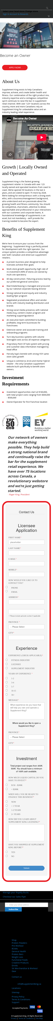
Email (14, 592)
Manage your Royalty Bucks (16, 892)
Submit (26, 868)
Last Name (14, 548)
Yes (13, 852)
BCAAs (15, 948)
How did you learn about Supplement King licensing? (23, 820)
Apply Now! (15, 67)
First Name (14, 538)
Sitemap (16, 992)
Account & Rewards (19, 14)
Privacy (14, 1018)
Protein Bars (17, 954)
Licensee (16, 664)
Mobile (12, 570)
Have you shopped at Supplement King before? (26, 846)
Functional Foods (20, 960)
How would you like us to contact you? (22, 581)
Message (13, 700)
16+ (12, 695)
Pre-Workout (17, 945)
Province (13, 622)
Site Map (39, 1018)
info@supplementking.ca (29, 984)
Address (13, 597)
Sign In (6, 14)
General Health (19, 951)
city (10, 743)
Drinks (15, 965)
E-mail (12, 559)
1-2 (12, 678)
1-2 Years (16, 810)
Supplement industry (23, 668)
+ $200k (14, 789)
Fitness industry (20, 660)
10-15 (13, 691)
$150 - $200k (16, 785)
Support (15, 1002)
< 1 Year (15, 806)
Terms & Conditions (21, 999)
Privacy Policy (18, 996)
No (12, 856)
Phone (14, 588)
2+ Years (15, 814)
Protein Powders (19, 943)
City (10, 633)
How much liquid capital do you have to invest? (26, 779)
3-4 (12, 683)
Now (13, 802)
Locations (16, 988)
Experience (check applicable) (25, 655)
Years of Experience (20, 674)
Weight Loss (17, 957)
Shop (14, 940)
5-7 (12, 687)
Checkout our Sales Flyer (14, 896)
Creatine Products (20, 962)
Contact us (17, 976)
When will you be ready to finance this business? (23, 795)
